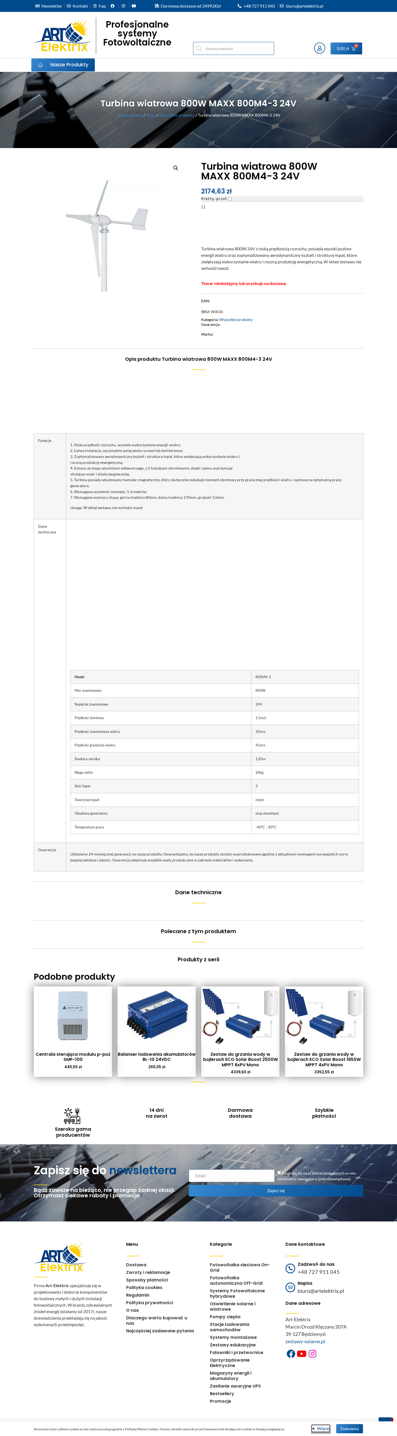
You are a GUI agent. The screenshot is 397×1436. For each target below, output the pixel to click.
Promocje (220, 1401)
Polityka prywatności (149, 1303)
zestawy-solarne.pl (305, 1341)
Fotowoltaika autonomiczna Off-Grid (236, 1280)
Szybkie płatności (324, 1113)
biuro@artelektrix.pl (321, 1290)
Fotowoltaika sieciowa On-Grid (240, 1267)
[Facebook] (291, 1353)
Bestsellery (222, 1394)
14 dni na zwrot (156, 1113)
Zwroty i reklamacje (148, 1272)
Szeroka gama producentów (73, 1132)
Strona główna (130, 115)
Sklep (151, 115)
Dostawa (136, 1265)
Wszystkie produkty (177, 115)
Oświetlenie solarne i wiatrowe (232, 1306)
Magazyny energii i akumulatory (230, 1376)
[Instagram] (312, 1353)
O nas (132, 1310)
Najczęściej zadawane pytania (160, 1331)
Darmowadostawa (240, 1113)
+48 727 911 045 (319, 1271)
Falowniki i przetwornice (236, 1352)
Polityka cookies (144, 1287)
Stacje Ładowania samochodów (229, 1327)
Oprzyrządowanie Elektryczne (230, 1363)
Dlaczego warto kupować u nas (156, 1320)
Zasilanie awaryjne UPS (235, 1386)
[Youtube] (301, 1353)
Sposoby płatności (147, 1280)
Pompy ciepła (225, 1317)
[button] (176, 168)
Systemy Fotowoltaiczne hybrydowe (237, 1293)
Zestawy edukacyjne (233, 1345)
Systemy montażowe (233, 1337)
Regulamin (137, 1295)
